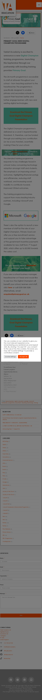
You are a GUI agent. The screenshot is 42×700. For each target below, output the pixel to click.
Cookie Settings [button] (10, 357)
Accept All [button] (23, 357)
